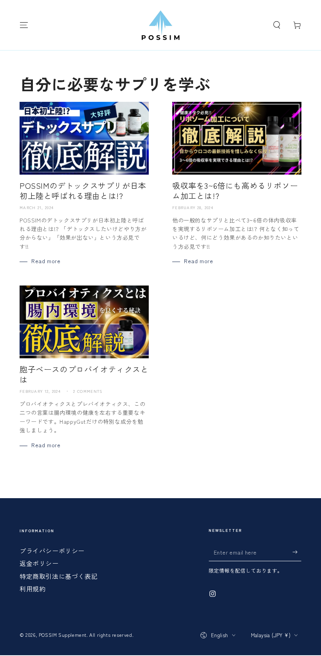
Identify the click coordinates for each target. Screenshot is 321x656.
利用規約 (32, 588)
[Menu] (24, 25)
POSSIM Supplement (63, 634)
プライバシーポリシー (52, 550)
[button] (277, 25)
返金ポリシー (39, 563)
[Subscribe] (296, 552)
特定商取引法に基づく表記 (58, 576)
